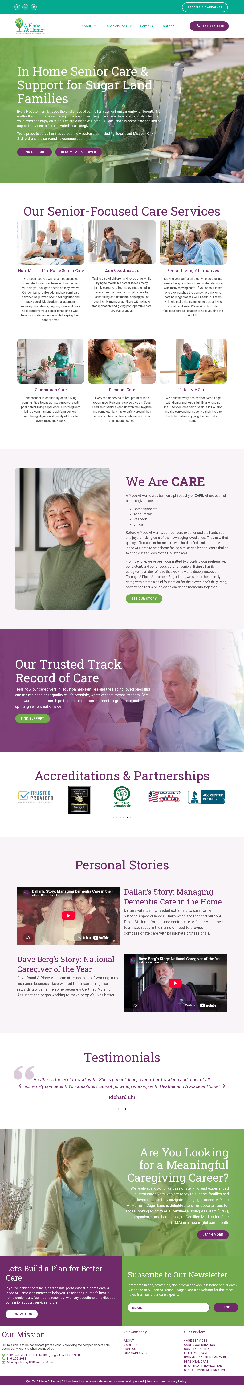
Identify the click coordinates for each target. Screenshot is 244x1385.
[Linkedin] (34, 7)
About (86, 26)
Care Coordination (199, 1344)
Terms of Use (156, 1381)
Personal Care (196, 1361)
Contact (167, 26)
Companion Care (197, 1348)
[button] (19, 800)
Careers (146, 26)
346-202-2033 (16, 1358)
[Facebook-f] (17, 7)
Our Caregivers (137, 1353)
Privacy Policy (176, 1381)
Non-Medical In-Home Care (205, 1357)
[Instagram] (25, 7)
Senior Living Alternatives (206, 1369)
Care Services (115, 26)
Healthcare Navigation (203, 1365)
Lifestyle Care (196, 1353)
